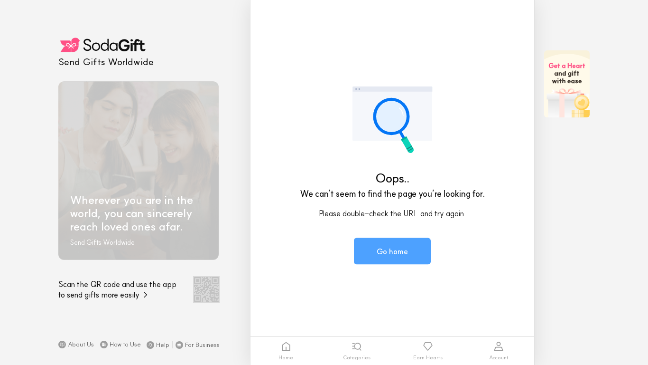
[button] (76, 344)
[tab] (286, 351)
